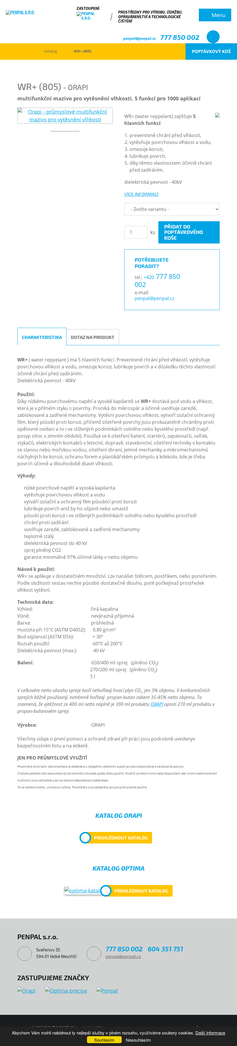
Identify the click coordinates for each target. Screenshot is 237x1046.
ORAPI (157, 704)
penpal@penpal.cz (139, 38)
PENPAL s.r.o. (21, 51)
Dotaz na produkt (92, 337)
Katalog (50, 51)
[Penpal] (107, 991)
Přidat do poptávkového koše (183, 232)
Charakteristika (42, 337)
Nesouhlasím (138, 1040)
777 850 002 (179, 37)
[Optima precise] (66, 991)
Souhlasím (104, 1040)
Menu (218, 15)
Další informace (210, 1033)
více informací (141, 194)
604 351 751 (165, 949)
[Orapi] (26, 991)
